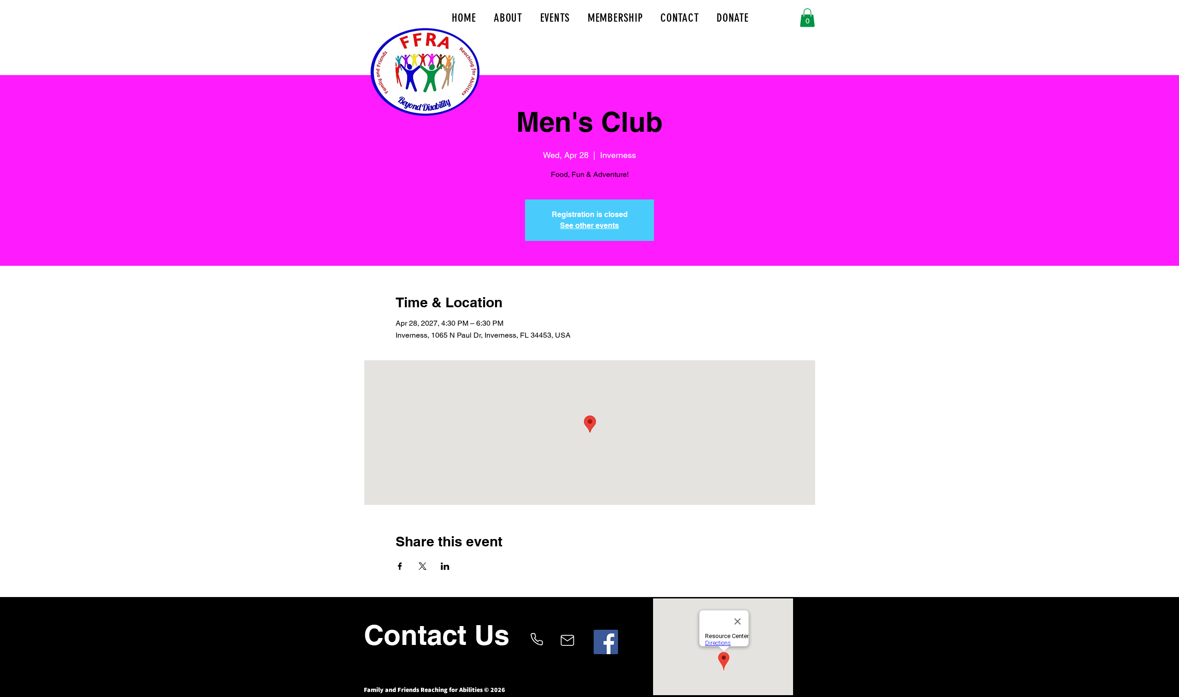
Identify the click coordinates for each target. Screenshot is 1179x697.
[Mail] (567, 640)
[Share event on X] (422, 566)
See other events (589, 225)
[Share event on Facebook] (400, 566)
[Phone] (537, 639)
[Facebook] (606, 642)
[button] (807, 17)
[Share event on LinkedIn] (445, 566)
